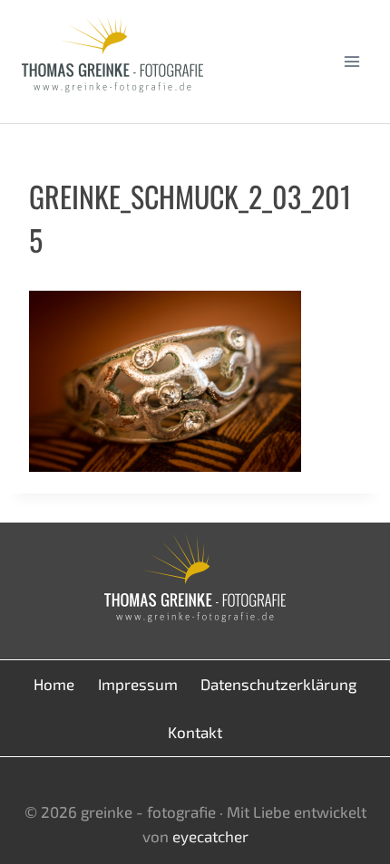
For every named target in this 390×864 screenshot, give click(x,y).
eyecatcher (210, 836)
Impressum (138, 684)
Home (54, 684)
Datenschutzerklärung (278, 684)
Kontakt (195, 732)
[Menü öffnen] (351, 61)
